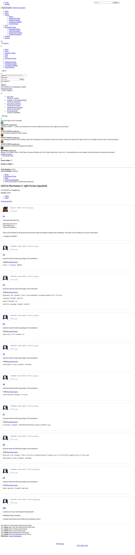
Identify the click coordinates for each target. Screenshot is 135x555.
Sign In (4, 85)
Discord (7, 38)
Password (4, 77)
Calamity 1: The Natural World (16, 100)
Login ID (4, 75)
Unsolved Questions (15, 34)
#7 (4, 414)
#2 (4, 255)
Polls (6, 55)
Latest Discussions (14, 31)
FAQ (6, 25)
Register (7, 4)
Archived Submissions (12, 180)
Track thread (5, 201)
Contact (7, 36)
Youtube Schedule (14, 20)
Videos (7, 15)
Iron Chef (10, 96)
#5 (4, 354)
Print (10, 201)
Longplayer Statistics (15, 22)
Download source (12, 262)
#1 (4, 216)
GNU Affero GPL (82, 545)
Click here (16, 87)
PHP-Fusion (60, 544)
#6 (4, 384)
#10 (4, 508)
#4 (4, 324)
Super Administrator (15, 536)
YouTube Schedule (11, 64)
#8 (4, 445)
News (6, 13)
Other (6, 178)
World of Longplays (19, 8)
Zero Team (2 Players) (14, 104)
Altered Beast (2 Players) (15, 107)
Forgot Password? (6, 88)
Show (21, 79)
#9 (4, 478)
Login (6, 2)
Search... (116, 2)
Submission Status (14, 18)
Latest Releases (13, 24)
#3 (4, 285)
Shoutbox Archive (6, 154)
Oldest (7, 196)
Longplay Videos (10, 53)
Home (7, 11)
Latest (6, 198)
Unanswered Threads (15, 32)
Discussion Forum (10, 27)
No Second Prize (12, 111)
